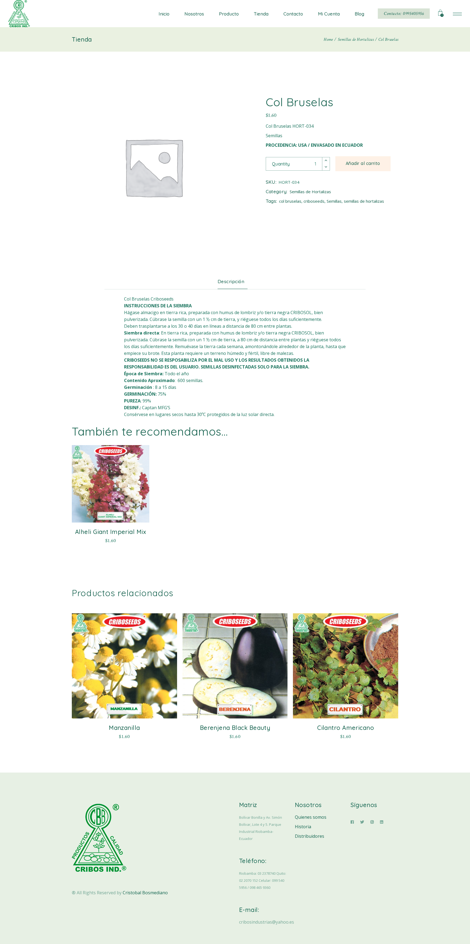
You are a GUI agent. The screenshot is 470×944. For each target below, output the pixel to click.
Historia (303, 827)
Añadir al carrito (363, 163)
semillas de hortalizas (364, 201)
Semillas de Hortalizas (310, 191)
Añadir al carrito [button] (110, 540)
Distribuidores (309, 836)
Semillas (334, 201)
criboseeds (314, 201)
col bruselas (290, 201)
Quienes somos (310, 817)
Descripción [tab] (231, 281)
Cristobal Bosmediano (145, 893)
